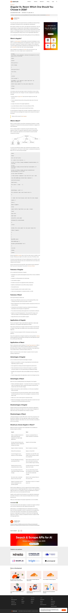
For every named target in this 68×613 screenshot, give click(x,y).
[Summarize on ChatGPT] (28, 12)
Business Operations (43, 604)
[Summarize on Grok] (33, 12)
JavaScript (14, 47)
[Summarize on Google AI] (30, 12)
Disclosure (52, 604)
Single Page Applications (31, 345)
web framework (18, 41)
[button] (57, 2)
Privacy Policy (53, 601)
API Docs (32, 601)
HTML (25, 49)
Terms (52, 599)
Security (41, 601)
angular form (20, 96)
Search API (13, 601)
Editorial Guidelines (54, 606)
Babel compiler (18, 255)
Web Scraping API (14, 599)
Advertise (23, 601)
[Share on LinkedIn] (31, 12)
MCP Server (32, 599)
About (22, 599)
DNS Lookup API (13, 604)
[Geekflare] (14, 1)
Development (42, 599)
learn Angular (23, 116)
